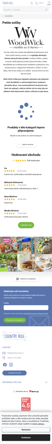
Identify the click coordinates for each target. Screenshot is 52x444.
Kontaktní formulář (14, 373)
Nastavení (26, 430)
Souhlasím (26, 437)
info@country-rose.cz (15, 353)
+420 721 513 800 (14, 358)
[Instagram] (10, 364)
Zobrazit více (26, 225)
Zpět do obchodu (27, 144)
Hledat (46, 10)
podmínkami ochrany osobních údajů (36, 313)
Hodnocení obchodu (26, 155)
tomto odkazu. (38, 424)
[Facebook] (4, 364)
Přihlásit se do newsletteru (14, 320)
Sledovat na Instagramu (28, 279)
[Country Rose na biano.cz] (26, 404)
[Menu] (49, 3)
